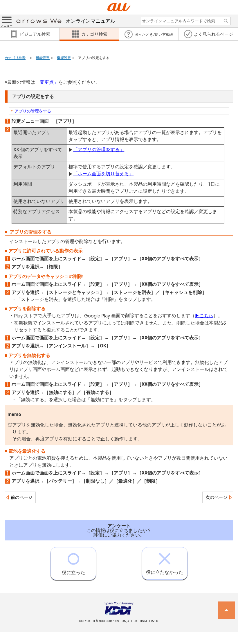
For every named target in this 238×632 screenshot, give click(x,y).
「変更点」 (46, 82)
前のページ (22, 497)
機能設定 (43, 58)
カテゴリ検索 (15, 58)
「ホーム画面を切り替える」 (103, 173)
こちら (204, 315)
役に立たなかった (164, 572)
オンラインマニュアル (90, 21)
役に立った (73, 572)
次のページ (216, 497)
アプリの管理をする (33, 111)
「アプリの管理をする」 (98, 149)
